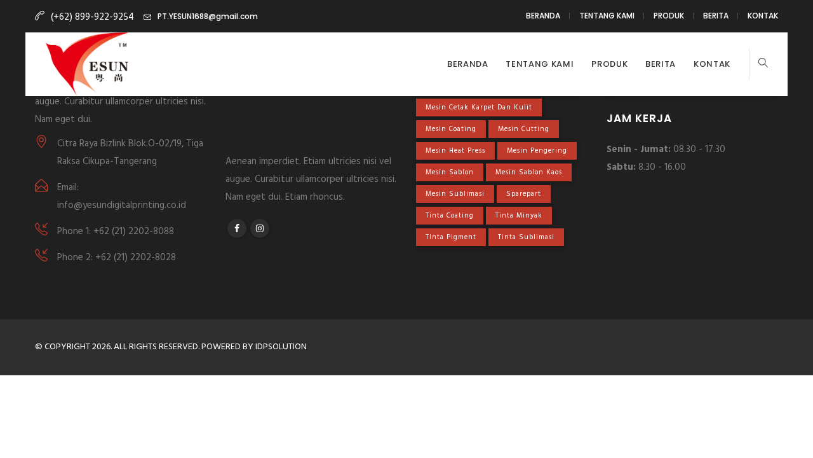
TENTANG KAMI (607, 15)
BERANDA (543, 15)
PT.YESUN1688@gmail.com (208, 16)
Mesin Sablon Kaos (528, 172)
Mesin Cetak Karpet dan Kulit (479, 107)
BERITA (716, 15)
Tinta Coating (450, 215)
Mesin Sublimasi (455, 194)
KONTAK (763, 15)
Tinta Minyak (518, 215)
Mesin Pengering (537, 150)
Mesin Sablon (450, 172)
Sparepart (523, 194)
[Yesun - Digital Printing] (87, 64)
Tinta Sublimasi (526, 237)
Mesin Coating (451, 129)
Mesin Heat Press (455, 150)
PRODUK (669, 15)
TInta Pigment (451, 237)
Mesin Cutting (523, 129)
